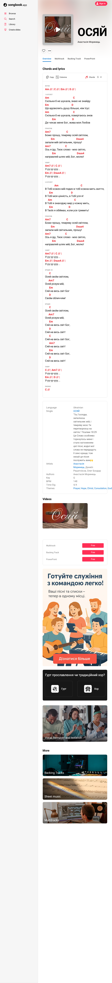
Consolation (100, 488)
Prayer (76, 488)
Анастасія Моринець (89, 42)
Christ (90, 488)
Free (93, 545)
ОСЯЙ (76, 411)
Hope (83, 488)
